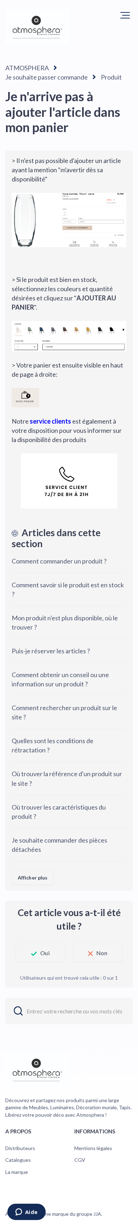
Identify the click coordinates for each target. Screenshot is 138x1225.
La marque (16, 1172)
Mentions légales (93, 1148)
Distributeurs (20, 1148)
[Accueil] (37, 27)
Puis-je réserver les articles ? (51, 651)
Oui (44, 952)
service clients (50, 421)
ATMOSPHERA (27, 68)
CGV (79, 1160)
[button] (125, 15)
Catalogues (18, 1160)
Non (101, 952)
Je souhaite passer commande (46, 77)
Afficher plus (32, 878)
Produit (111, 77)
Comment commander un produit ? (59, 561)
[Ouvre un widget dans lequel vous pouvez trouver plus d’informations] (26, 1212)
